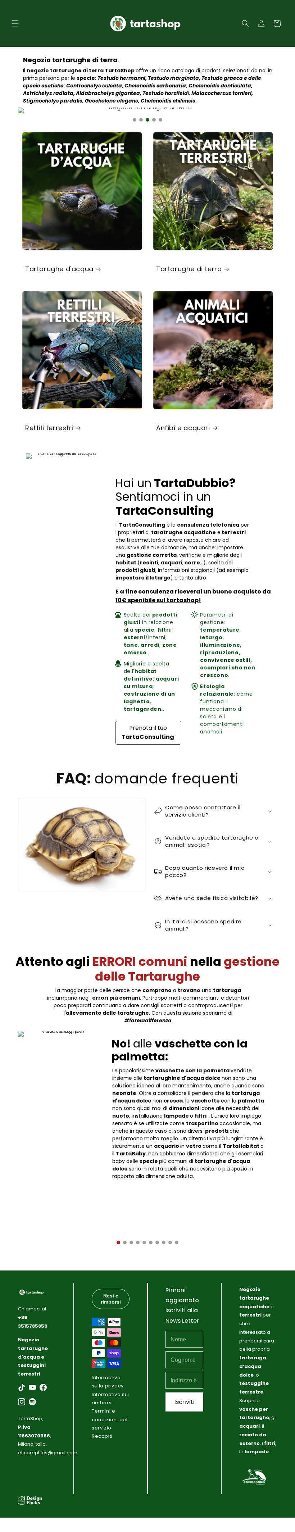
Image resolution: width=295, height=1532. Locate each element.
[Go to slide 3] (147, 120)
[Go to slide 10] (176, 1242)
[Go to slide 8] (163, 1242)
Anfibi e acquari (183, 428)
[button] (15, 23)
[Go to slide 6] (151, 1242)
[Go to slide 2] (141, 120)
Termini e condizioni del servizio (109, 1420)
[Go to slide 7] (157, 1242)
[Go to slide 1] (134, 120)
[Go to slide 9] (170, 1242)
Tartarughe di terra (189, 269)
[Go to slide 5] (160, 120)
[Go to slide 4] (154, 120)
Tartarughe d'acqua (59, 269)
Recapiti (102, 1436)
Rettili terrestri (49, 428)
